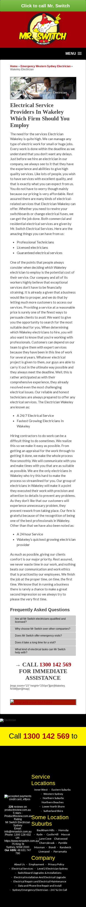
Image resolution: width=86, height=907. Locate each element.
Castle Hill (52, 834)
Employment (36, 864)
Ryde (40, 834)
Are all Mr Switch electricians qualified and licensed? (40, 620)
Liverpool (44, 851)
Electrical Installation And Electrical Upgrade (40, 877)
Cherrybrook (46, 842)
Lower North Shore (53, 806)
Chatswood (60, 838)
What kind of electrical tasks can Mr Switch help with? (40, 651)
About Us (19, 864)
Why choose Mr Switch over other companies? (42, 628)
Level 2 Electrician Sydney (52, 868)
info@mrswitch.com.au (18, 831)
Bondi (52, 847)
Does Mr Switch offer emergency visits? (38, 635)
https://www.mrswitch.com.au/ (21, 840)
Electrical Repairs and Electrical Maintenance (39, 881)
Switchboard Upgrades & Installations (40, 872)
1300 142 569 (55, 664)
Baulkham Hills (45, 830)
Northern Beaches (53, 802)
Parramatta (60, 851)
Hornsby (63, 830)
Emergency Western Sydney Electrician (46, 66)
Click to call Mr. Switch (45, 5)
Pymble (62, 842)
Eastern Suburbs (61, 789)
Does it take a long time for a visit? (35, 642)
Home (14, 66)
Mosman (39, 847)
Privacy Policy (56, 864)
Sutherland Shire (53, 811)
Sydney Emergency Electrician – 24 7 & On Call (39, 889)
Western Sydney (53, 793)
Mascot (65, 834)
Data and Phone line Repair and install (40, 885)
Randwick (65, 847)
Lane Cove (45, 838)
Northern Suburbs (53, 798)
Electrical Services (22, 868)
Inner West (41, 789)
